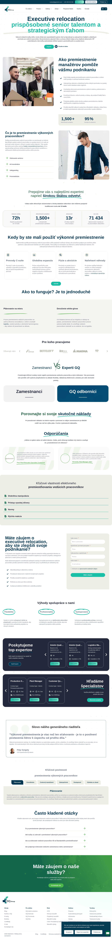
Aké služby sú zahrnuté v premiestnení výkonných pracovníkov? (46, 835)
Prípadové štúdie (68, 8)
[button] (29, 158)
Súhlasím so (84, 568)
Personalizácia (14, 176)
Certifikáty (43, 934)
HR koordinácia (15, 164)
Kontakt (87, 8)
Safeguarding (14, 170)
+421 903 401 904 (68, 2)
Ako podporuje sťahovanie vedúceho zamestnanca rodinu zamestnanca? (49, 847)
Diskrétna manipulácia (18, 496)
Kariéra (79, 8)
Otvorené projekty (91, 2)
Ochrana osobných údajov (56, 934)
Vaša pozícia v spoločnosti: (79, 553)
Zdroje (57, 8)
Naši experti (79, 2)
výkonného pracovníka (27, 797)
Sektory (48, 8)
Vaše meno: (74, 538)
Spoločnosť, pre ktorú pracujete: (80, 545)
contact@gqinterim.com (56, 2)
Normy (11, 509)
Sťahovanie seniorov (16, 158)
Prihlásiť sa (103, 2)
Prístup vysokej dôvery (19, 503)
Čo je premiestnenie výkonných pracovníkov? (40, 828)
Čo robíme (29, 8)
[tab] (17, 782)
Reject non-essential (83, 932)
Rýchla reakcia (15, 516)
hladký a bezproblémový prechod (33, 146)
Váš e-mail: (74, 560)
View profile (73, 663)
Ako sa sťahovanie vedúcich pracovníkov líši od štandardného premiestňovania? (51, 841)
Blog (36, 934)
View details (34, 699)
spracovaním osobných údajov (88, 568)
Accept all (69, 932)
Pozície (38, 8)
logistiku (6, 324)
